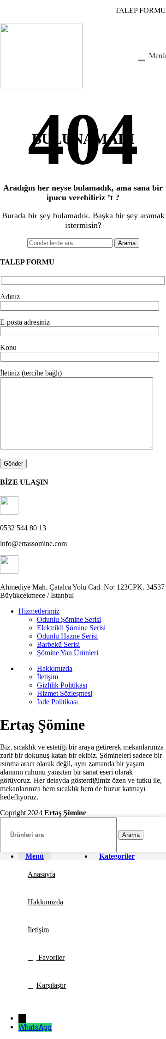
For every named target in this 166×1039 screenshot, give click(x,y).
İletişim (47, 677)
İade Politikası (57, 702)
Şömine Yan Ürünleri (67, 653)
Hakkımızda (54, 668)
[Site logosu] (41, 86)
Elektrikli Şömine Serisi (71, 628)
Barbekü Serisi (58, 644)
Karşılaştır (51, 985)
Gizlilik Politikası (62, 685)
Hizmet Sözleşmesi (64, 693)
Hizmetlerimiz (38, 611)
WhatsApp (35, 1027)
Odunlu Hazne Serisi (67, 636)
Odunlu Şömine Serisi (69, 619)
